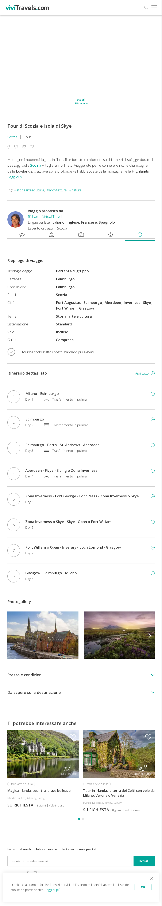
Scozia (12, 136)
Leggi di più (15, 176)
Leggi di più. (53, 890)
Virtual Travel (52, 216)
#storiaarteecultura (29, 190)
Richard (33, 216)
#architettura (57, 190)
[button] (149, 635)
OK (143, 887)
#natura (75, 190)
